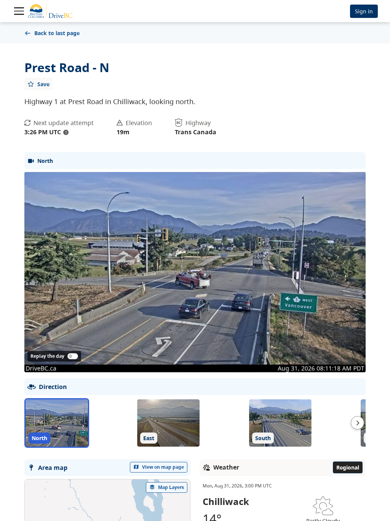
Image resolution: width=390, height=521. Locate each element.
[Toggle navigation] (19, 11)
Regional (347, 467)
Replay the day (47, 356)
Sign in (364, 11)
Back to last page (57, 33)
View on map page (163, 467)
